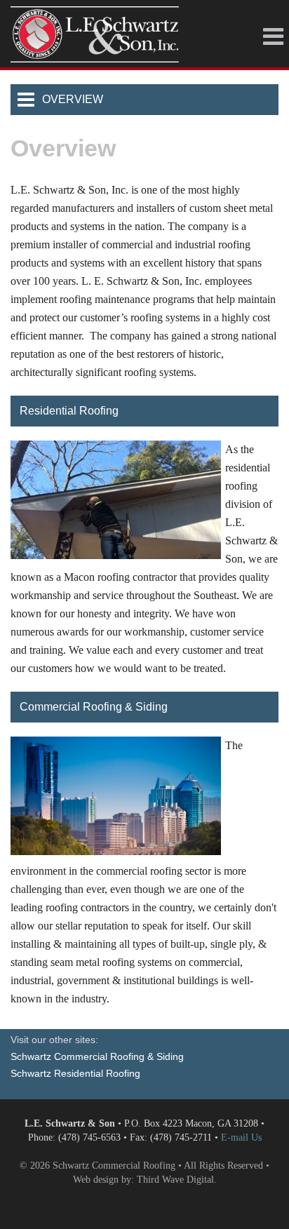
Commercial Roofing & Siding (94, 707)
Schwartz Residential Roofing (75, 1073)
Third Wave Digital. (177, 1179)
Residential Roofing (69, 411)
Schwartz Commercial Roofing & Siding (97, 1056)
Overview (72, 99)
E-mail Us (241, 1137)
